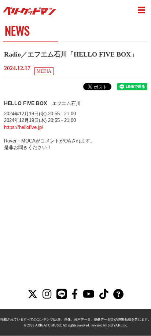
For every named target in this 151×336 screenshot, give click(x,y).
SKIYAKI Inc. (118, 325)
